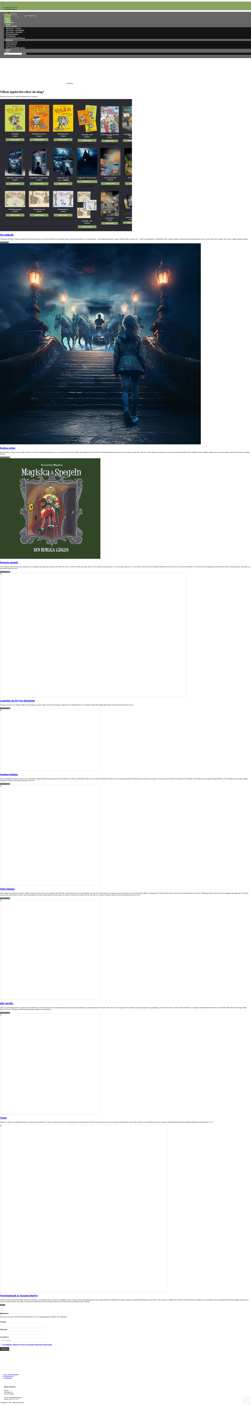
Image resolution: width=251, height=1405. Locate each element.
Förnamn (3, 1322)
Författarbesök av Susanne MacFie (19, 1295)
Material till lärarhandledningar (15, 38)
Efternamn (3, 1329)
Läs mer (2, 1305)
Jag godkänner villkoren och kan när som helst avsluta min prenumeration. (27, 1344)
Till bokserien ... (5, 457)
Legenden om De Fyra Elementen (17, 700)
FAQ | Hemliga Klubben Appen (15, 48)
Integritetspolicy (9, 1376)
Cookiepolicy (8, 1378)
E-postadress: (4, 1337)
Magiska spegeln (9, 562)
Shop (7, 52)
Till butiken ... (4, 242)
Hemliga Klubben (9, 774)
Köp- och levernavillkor (11, 1374)
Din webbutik (7, 235)
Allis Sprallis (6, 1003)
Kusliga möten (7, 448)
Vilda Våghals (7, 889)
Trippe (3, 1118)
